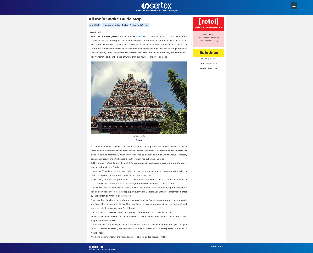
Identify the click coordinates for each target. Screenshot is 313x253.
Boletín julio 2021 (209, 58)
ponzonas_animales (111, 25)
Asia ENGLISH (94, 25)
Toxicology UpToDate (139, 25)
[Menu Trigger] (294, 5)
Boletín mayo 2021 (209, 68)
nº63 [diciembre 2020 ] (209, 41)
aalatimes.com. (143, 36)
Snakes (125, 25)
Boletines (209, 52)
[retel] (208, 21)
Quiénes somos (217, 246)
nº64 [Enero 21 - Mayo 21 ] (209, 38)
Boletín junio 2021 (209, 63)
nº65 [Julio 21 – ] (208, 35)
